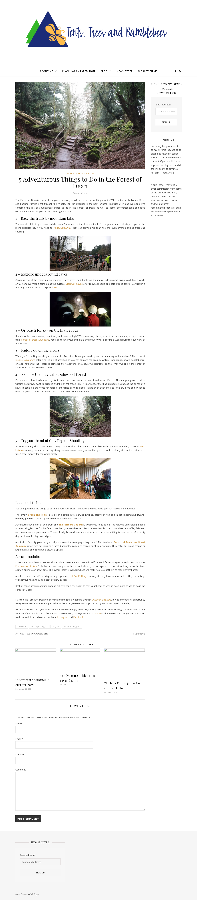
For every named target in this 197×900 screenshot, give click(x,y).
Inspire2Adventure (25, 359)
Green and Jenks (38, 514)
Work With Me (147, 71)
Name (19, 723)
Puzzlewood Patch (26, 566)
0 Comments (139, 633)
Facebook (78, 617)
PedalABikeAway (62, 227)
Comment (20, 769)
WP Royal (34, 894)
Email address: (163, 104)
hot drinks (96, 613)
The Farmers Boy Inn (71, 524)
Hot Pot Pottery (77, 576)
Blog (104, 71)
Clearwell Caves (74, 283)
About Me (46, 71)
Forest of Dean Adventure (35, 339)
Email (19, 738)
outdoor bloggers (72, 626)
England (55, 626)
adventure (21, 626)
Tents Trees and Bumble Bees (33, 633)
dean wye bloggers (39, 626)
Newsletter (125, 71)
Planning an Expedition (78, 71)
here (54, 287)
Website (19, 754)
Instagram (62, 617)
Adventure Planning (80, 173)
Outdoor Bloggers (101, 599)
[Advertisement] (166, 272)
